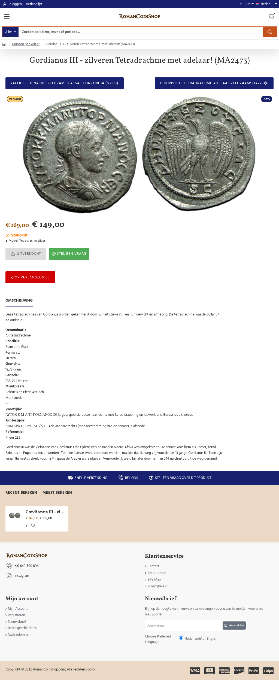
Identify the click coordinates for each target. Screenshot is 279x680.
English (156, 344)
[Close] (186, 301)
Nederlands (142, 344)
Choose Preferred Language (111, 344)
